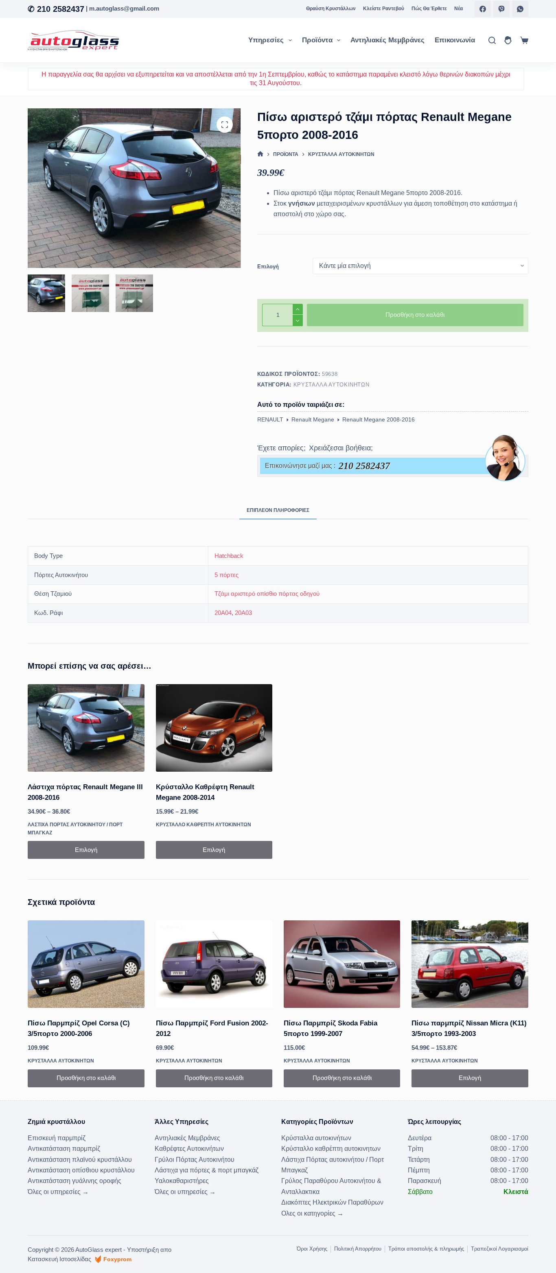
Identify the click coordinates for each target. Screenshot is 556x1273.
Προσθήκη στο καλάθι (414, 314)
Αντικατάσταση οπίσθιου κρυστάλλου (81, 1170)
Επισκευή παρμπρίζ (56, 1138)
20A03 (243, 612)
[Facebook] (483, 9)
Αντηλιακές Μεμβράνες (387, 40)
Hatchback (229, 555)
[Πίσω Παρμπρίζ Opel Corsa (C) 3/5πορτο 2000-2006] (86, 964)
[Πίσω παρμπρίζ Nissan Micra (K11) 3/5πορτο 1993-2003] (470, 964)
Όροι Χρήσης (312, 1249)
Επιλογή (268, 266)
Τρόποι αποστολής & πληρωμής (426, 1249)
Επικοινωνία (455, 40)
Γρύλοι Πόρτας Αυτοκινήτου (194, 1159)
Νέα (458, 8)
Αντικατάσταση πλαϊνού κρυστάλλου (80, 1159)
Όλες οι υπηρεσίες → (58, 1191)
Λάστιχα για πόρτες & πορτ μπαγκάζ (206, 1170)
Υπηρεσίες (266, 40)
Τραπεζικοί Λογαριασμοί (499, 1249)
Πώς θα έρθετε (429, 8)
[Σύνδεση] (508, 40)
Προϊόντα (317, 40)
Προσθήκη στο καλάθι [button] (86, 1077)
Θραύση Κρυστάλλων (331, 8)
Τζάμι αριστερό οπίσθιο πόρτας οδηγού (267, 593)
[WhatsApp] (520, 9)
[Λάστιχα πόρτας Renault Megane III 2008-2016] (86, 728)
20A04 (223, 612)
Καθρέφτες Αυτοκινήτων (189, 1148)
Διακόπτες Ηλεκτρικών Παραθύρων (332, 1202)
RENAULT (270, 419)
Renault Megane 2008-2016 (378, 419)
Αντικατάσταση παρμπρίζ (64, 1148)
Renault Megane (312, 419)
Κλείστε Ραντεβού (383, 8)
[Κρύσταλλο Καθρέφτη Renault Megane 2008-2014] (214, 728)
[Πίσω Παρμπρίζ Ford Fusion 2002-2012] (214, 964)
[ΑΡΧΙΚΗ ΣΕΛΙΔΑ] (260, 154)
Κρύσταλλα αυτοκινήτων (331, 385)
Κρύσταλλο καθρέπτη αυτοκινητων (203, 824)
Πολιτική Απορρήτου (357, 1249)
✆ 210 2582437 (56, 8)
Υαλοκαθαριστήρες (182, 1180)
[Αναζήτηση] (492, 40)
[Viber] (501, 9)
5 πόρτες (227, 574)
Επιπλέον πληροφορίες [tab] (278, 510)
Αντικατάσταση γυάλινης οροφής (74, 1180)
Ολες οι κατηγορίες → (312, 1213)
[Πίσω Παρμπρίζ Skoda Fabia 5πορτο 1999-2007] (342, 964)
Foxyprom (117, 1259)
